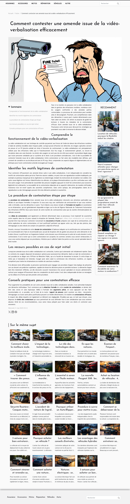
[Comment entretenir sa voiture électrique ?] (110, 429)
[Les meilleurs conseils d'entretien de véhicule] (65, 429)
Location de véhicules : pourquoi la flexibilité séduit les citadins (108, 136)
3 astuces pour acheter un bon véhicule (88, 473)
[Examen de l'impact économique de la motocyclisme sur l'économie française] (110, 335)
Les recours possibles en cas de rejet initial (23, 124)
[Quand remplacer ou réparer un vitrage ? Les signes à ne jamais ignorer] (108, 221)
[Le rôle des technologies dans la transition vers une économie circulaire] (65, 335)
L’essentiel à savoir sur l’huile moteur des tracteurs (65, 378)
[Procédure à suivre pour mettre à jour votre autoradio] (87, 398)
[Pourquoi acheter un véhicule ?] (42, 429)
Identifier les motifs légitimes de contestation (25, 115)
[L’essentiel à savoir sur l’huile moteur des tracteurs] (65, 366)
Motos (34, 3)
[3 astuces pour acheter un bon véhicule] (87, 460)
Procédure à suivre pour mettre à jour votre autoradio (87, 410)
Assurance (10, 3)
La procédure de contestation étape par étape (25, 120)
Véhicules (58, 3)
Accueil (10, 13)
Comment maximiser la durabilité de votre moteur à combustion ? (108, 269)
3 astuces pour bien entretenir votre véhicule (20, 441)
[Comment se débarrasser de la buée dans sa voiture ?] (110, 398)
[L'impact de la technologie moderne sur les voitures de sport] (42, 335)
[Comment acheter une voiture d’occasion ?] (42, 460)
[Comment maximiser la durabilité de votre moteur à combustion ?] (108, 254)
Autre (67, 3)
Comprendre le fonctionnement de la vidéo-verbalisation (28, 111)
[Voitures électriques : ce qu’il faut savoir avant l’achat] (65, 460)
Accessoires (23, 3)
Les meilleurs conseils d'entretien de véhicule (65, 441)
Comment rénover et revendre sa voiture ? (20, 473)
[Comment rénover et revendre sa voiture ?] (20, 460)
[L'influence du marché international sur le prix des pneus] (42, 366)
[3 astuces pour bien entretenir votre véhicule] (20, 429)
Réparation (45, 3)
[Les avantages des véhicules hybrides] (87, 429)
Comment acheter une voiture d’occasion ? (42, 473)
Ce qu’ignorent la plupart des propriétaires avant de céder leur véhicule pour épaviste (108, 202)
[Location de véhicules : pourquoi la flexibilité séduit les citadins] (108, 121)
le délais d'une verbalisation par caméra (76, 218)
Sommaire (16, 107)
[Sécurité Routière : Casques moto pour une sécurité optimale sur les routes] (20, 398)
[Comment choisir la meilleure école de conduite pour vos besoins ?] (20, 335)
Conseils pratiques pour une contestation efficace (26, 128)
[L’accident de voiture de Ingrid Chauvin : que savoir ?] (42, 398)
